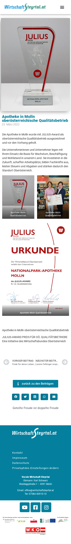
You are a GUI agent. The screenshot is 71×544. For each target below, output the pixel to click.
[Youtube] (25, 507)
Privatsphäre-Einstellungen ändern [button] (35, 468)
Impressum (19, 457)
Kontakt (17, 452)
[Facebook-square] (35, 507)
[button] (62, 7)
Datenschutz (20, 462)
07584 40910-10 (38, 494)
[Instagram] (46, 507)
